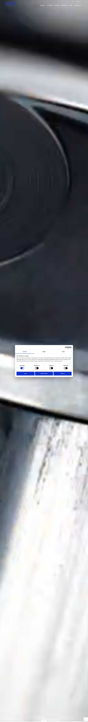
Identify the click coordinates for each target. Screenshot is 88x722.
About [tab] (63, 351)
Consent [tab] (25, 351)
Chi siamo (42, 5)
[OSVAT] (10, 4)
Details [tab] (44, 351)
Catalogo (50, 5)
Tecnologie (64, 5)
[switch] (37, 368)
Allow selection (44, 373)
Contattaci (77, 5)
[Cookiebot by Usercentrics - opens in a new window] (66, 347)
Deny (25, 373)
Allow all (62, 373)
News (70, 5)
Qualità (57, 5)
